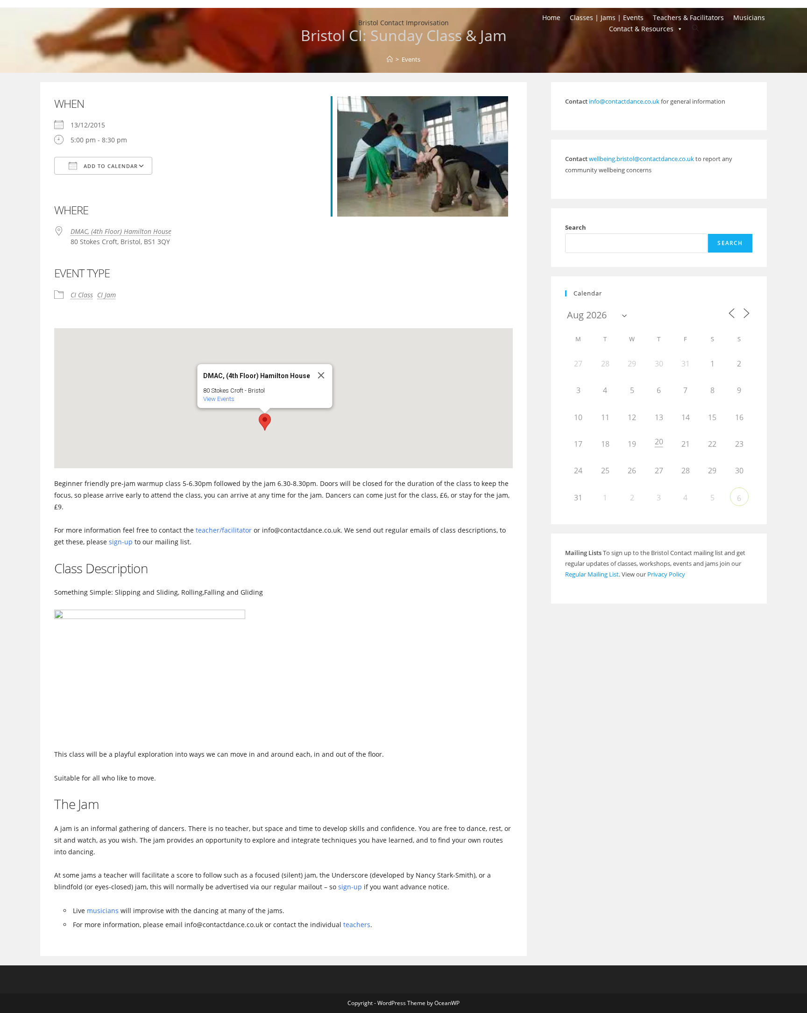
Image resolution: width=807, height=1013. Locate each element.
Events (411, 59)
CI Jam (106, 294)
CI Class (82, 294)
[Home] (390, 59)
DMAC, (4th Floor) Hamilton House (121, 231)
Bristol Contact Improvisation (403, 22)
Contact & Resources (641, 28)
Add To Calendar (110, 165)
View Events (218, 398)
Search (575, 227)
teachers (356, 924)
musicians (103, 910)
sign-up (121, 541)
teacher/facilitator (224, 530)
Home (551, 17)
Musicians (749, 17)
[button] (265, 422)
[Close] (321, 375)
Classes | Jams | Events (607, 17)
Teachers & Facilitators (688, 17)
